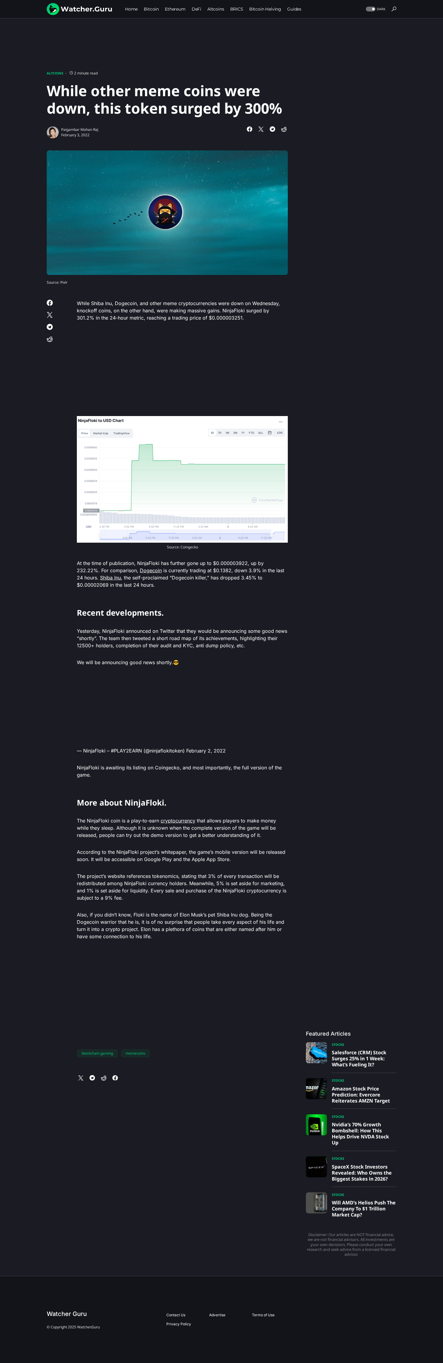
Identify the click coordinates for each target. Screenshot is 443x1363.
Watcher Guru (67, 1313)
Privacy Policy (178, 1324)
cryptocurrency (178, 821)
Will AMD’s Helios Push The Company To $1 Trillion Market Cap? (364, 1209)
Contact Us (175, 1315)
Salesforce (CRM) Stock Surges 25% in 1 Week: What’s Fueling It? (359, 1058)
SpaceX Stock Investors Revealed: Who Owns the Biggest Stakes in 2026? (362, 1173)
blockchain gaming (97, 1053)
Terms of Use (263, 1315)
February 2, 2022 (206, 751)
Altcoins (55, 73)
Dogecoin (151, 570)
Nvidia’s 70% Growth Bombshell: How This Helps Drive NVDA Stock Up (360, 1134)
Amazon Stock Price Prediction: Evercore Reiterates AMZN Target (361, 1095)
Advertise (217, 1315)
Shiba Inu (110, 578)
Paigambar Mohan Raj (79, 129)
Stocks (338, 1044)
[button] (375, 9)
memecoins (135, 1053)
